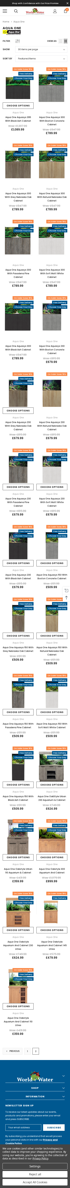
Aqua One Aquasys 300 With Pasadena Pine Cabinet (18, 273)
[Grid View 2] (65, 41)
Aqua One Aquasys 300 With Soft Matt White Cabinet (52, 273)
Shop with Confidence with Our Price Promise (35, 3)
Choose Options (18, 105)
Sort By (7, 58)
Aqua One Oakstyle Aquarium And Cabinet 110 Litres (18, 1021)
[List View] (60, 41)
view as (52, 41)
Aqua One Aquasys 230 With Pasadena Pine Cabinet (18, 502)
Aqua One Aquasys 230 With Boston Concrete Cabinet (52, 349)
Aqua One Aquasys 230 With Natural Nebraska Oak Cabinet (52, 426)
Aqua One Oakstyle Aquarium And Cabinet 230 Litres (18, 945)
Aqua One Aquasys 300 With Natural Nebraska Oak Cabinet (52, 197)
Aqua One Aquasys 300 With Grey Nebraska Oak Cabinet (18, 197)
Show (6, 49)
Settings (35, 1166)
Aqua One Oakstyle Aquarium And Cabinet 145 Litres (52, 945)
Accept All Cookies (35, 1182)
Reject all (35, 1174)
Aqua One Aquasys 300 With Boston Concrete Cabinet (52, 121)
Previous (14, 1051)
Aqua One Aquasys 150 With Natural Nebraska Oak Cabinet (51, 651)
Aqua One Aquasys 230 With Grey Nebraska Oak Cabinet (18, 426)
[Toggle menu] (5, 11)
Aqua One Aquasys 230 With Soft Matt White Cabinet (52, 502)
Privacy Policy (40, 1158)
